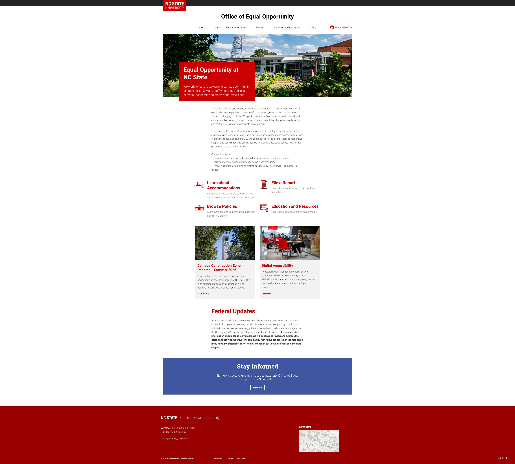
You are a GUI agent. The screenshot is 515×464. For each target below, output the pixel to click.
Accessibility (218, 458)
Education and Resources (286, 27)
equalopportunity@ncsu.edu (174, 438)
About (201, 27)
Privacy (230, 458)
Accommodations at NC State (230, 27)
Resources (241, 458)
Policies (260, 27)
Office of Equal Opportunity (257, 16)
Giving (313, 27)
